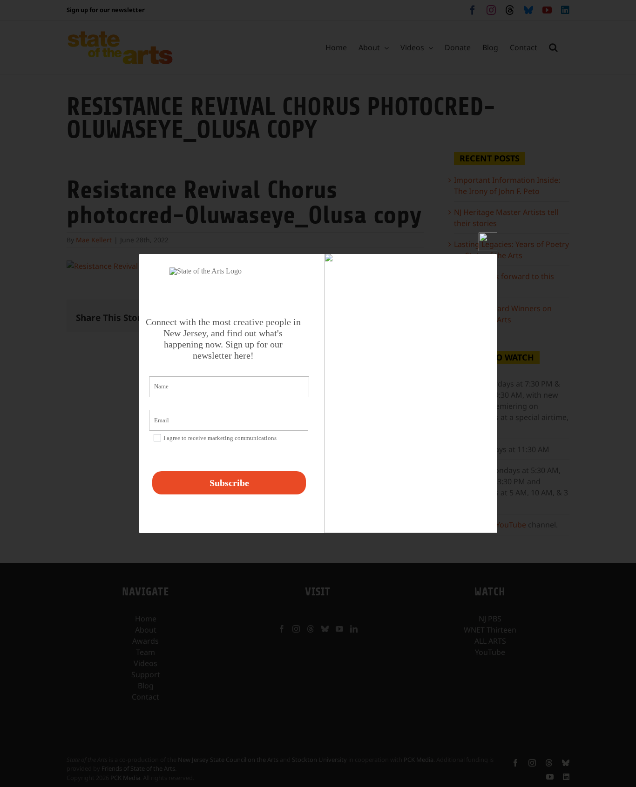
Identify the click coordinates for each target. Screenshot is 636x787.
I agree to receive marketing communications (220, 437)
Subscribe (229, 483)
